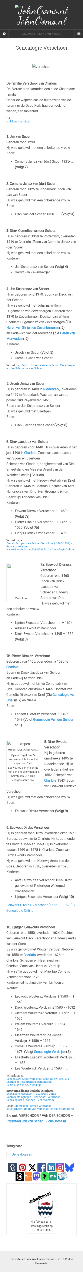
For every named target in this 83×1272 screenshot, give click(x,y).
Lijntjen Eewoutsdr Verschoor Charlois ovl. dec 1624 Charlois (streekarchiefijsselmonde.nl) (37, 1080)
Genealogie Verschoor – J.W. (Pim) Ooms (31, 1093)
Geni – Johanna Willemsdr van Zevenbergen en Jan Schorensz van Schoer (41, 366)
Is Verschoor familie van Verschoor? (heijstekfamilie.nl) (40, 1108)
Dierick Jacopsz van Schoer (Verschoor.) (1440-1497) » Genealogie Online (39, 544)
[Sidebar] (4, 34)
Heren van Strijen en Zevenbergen (31, 328)
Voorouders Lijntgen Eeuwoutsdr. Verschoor (33, 1096)
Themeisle (41, 1263)
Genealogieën (22, 1154)
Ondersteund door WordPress (27, 1259)
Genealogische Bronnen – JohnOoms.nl (30, 1099)
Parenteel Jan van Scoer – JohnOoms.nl (36, 1121)
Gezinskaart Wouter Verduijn (24, 1085)
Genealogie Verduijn (49, 1052)
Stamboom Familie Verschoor (32, 1105)
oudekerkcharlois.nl (18, 121)
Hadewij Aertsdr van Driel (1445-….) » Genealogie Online (40, 549)
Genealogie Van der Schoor (53, 720)
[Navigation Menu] (78, 34)
